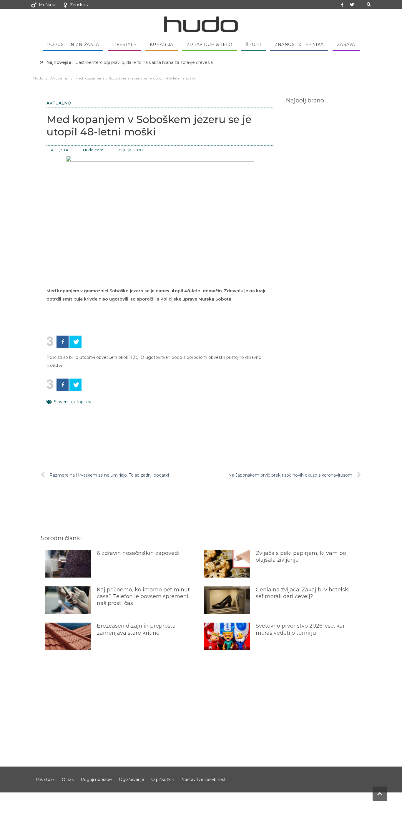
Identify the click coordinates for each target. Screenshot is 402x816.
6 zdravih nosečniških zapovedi (138, 553)
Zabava (346, 44)
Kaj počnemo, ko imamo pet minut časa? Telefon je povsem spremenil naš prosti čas (143, 596)
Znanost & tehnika (299, 44)
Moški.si (47, 4)
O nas (68, 779)
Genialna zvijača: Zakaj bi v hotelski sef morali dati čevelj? (303, 593)
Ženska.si (79, 4)
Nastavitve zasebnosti (204, 779)
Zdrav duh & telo (209, 44)
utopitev (82, 401)
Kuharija (161, 44)
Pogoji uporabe (96, 779)
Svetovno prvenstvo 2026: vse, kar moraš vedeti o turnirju (300, 629)
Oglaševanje (131, 779)
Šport (254, 44)
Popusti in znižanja (73, 44)
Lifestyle (124, 44)
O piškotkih (162, 779)
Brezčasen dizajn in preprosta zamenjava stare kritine (136, 629)
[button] (368, 4)
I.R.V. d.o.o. (44, 779)
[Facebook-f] (342, 5)
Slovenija (63, 401)
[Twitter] (352, 5)
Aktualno (58, 103)
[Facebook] (63, 342)
